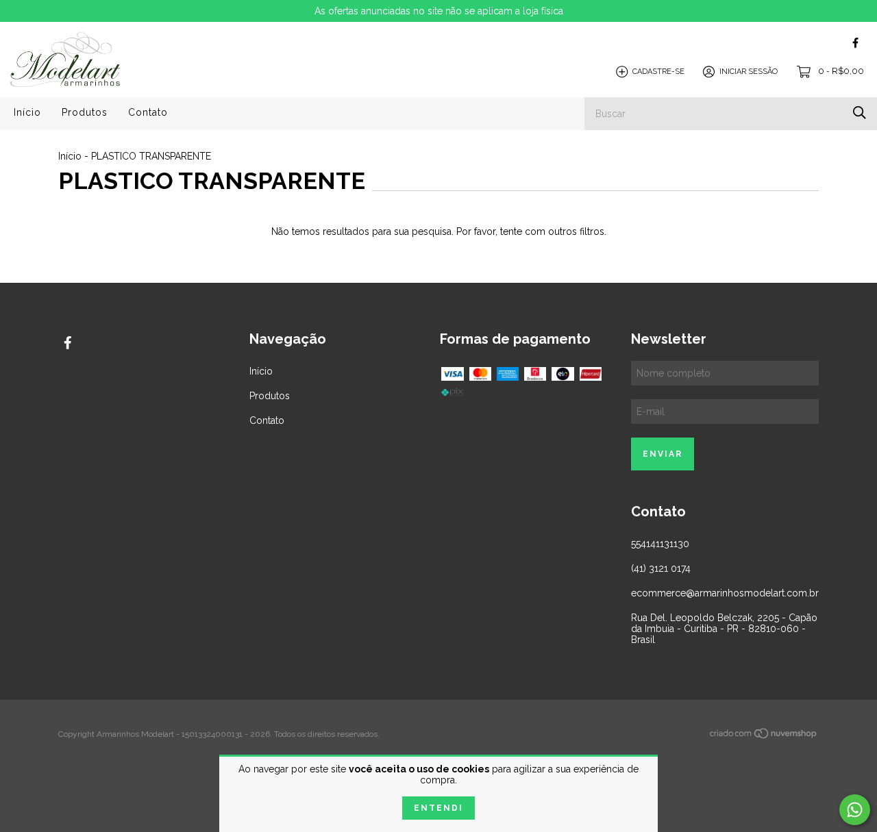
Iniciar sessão (748, 71)
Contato (148, 112)
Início (27, 112)
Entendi (438, 808)
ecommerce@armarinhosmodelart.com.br (725, 593)
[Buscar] (860, 113)
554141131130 (660, 543)
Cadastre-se (658, 71)
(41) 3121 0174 (661, 568)
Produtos (85, 112)
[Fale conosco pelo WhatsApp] (854, 809)
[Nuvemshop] (764, 735)
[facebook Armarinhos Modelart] (855, 42)
